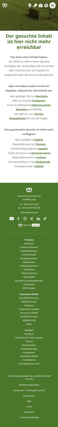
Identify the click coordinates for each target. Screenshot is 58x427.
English (38, 139)
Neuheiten (29, 243)
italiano (41, 157)
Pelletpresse (29, 269)
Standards (29, 333)
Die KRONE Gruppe (29, 316)
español (42, 148)
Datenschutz (29, 395)
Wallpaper (29, 305)
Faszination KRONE (29, 294)
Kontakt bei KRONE (29, 356)
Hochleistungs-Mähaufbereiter (29, 280)
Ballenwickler (29, 262)
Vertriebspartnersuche (29, 363)
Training (29, 341)
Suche (29, 406)
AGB (29, 401)
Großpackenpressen (29, 265)
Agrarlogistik (29, 276)
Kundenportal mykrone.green (29, 337)
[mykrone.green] (35, 5)
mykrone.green (41, 105)
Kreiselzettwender (29, 250)
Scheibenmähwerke (29, 247)
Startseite (41, 96)
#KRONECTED (29, 320)
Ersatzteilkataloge (29, 348)
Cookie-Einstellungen (29, 417)
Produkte (29, 239)
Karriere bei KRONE (29, 312)
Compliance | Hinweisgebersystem (29, 390)
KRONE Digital (29, 288)
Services (29, 330)
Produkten (38, 100)
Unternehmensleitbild (29, 309)
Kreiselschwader (29, 254)
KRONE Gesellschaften (29, 385)
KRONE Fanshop (29, 301)
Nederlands (43, 162)
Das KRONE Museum (29, 298)
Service (38, 114)
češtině (38, 166)
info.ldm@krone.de (29, 212)
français (41, 144)
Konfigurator (29, 352)
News (29, 324)
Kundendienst (29, 359)
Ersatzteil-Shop (29, 345)
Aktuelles (22, 109)
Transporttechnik (29, 273)
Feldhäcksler (29, 284)
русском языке (40, 153)
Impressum (29, 412)
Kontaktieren (17, 118)
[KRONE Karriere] (40, 5)
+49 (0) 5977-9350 (31, 204)
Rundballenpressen (29, 258)
